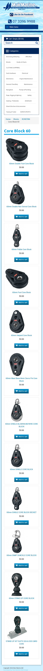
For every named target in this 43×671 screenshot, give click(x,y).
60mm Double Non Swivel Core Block (21, 207)
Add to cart (23, 174)
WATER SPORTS (25, 112)
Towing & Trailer (11, 112)
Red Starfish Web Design (20, 670)
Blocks (8, 62)
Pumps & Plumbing (25, 90)
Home (8, 119)
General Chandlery (12, 84)
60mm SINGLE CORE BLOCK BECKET (21, 512)
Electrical (25, 73)
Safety (30, 95)
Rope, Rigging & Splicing (13, 95)
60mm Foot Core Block (21, 292)
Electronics (9, 79)
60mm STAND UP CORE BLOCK (21, 598)
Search (37, 43)
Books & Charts (21, 62)
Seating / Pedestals (12, 101)
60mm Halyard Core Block (21, 335)
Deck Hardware (11, 73)
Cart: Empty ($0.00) (16, 39)
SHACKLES (28, 101)
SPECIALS (29, 57)
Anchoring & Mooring (12, 57)
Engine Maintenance (26, 79)
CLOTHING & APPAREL (13, 68)
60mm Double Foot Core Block (21, 164)
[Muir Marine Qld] (21, 6)
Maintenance (28, 84)
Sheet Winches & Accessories (15, 106)
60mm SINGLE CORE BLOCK (21, 469)
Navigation (9, 90)
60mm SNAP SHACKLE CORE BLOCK (21, 555)
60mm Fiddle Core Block (21, 249)
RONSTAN (26, 119)
